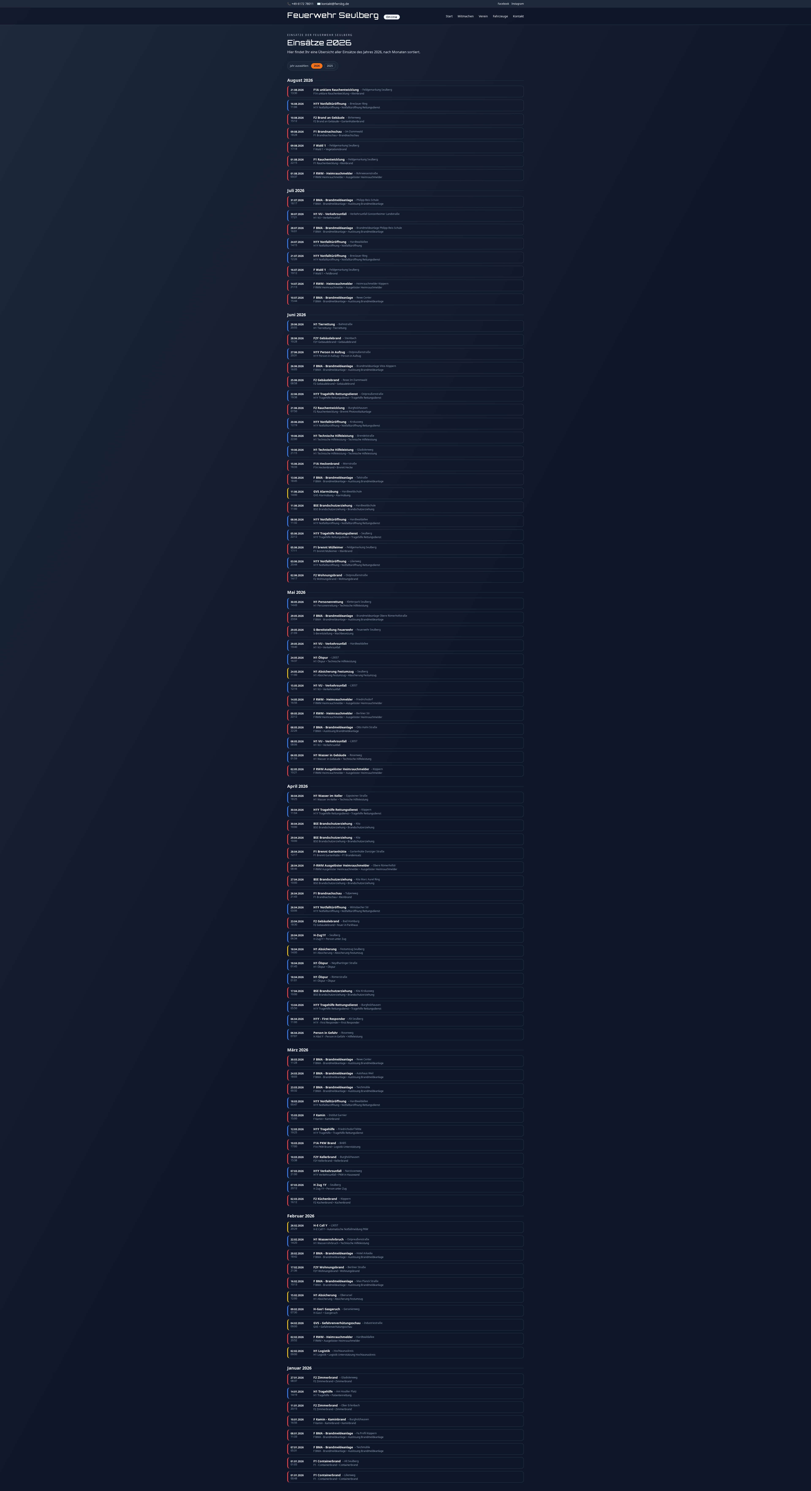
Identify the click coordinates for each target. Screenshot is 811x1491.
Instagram (518, 3)
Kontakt (518, 16)
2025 (330, 66)
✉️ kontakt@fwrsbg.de (333, 4)
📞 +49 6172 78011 (300, 4)
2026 (317, 66)
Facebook (503, 3)
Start (449, 16)
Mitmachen (466, 16)
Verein (483, 16)
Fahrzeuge (500, 16)
